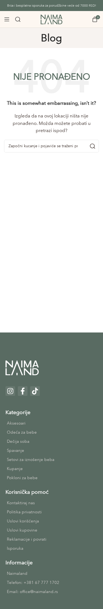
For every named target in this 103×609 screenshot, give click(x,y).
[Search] (17, 19)
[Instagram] (10, 391)
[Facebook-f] (22, 391)
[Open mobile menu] (6, 19)
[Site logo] (52, 19)
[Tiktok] (35, 391)
